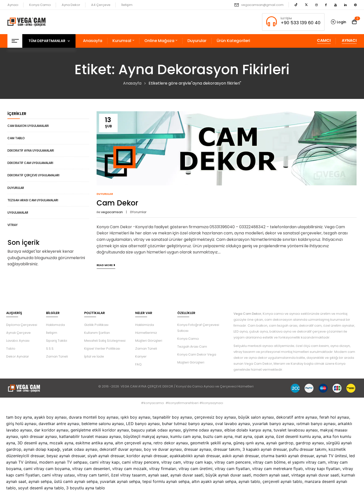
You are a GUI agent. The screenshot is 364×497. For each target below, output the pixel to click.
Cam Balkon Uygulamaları (28, 126)
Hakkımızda (55, 324)
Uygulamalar (17, 212)
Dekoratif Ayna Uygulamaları (30, 150)
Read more (105, 265)
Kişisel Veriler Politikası (102, 348)
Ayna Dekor (71, 4)
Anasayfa (132, 83)
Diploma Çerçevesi (21, 324)
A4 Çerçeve (100, 4)
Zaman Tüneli (57, 356)
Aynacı (12, 4)
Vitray (12, 225)
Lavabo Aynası (17, 340)
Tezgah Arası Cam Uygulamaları (32, 200)
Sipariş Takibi (56, 340)
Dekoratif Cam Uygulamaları (30, 163)
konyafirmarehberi (183, 403)
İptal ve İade (94, 356)
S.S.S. (50, 348)
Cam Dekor (117, 203)
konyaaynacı (212, 403)
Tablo (10, 348)
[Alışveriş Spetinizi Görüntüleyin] (354, 22)
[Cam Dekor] (227, 114)
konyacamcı (154, 403)
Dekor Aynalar (17, 356)
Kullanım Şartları (97, 332)
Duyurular (15, 188)
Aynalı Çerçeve (18, 332)
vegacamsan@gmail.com (262, 4)
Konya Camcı (40, 4)
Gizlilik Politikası (96, 324)
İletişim (126, 4)
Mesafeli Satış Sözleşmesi (105, 340)
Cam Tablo (16, 138)
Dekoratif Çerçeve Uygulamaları (33, 175)
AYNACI (349, 40)
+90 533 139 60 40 (300, 23)
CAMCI (324, 40)
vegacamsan (112, 212)
